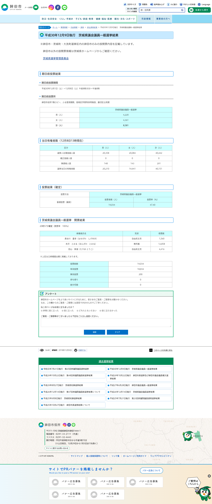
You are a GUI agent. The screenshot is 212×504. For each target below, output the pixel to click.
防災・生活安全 (49, 19)
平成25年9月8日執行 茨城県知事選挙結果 (62, 398)
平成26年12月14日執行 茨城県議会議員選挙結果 (132, 392)
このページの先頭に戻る (163, 350)
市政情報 (146, 19)
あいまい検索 (132, 8)
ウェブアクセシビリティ (161, 456)
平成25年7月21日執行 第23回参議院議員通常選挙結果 (135, 398)
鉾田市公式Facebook (58, 7)
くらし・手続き (66, 19)
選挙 (82, 27)
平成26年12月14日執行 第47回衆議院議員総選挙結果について (71, 392)
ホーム (55, 27)
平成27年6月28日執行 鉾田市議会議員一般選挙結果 (133, 385)
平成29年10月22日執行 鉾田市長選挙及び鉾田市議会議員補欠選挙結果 (139, 377)
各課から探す (201, 10)
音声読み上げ (159, 4)
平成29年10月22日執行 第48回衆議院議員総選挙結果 (68, 375)
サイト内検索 (132, 11)
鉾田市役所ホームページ (11, 7)
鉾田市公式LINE (64, 7)
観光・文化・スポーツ (124, 19)
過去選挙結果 (92, 27)
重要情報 (64, 27)
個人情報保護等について (97, 456)
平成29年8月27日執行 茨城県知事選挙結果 (63, 385)
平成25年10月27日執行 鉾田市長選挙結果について (66, 405)
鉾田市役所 (53, 424)
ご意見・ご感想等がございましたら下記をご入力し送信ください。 (70, 316)
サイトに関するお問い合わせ (57, 448)
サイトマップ (77, 456)
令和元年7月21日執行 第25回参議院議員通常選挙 (66, 369)
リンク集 (115, 456)
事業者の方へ (163, 19)
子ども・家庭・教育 (84, 19)
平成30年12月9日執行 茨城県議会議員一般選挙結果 (133, 369)
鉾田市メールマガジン (36, 7)
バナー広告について (151, 470)
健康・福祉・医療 (104, 19)
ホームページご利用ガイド (134, 456)
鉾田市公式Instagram (51, 7)
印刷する (82, 350)
